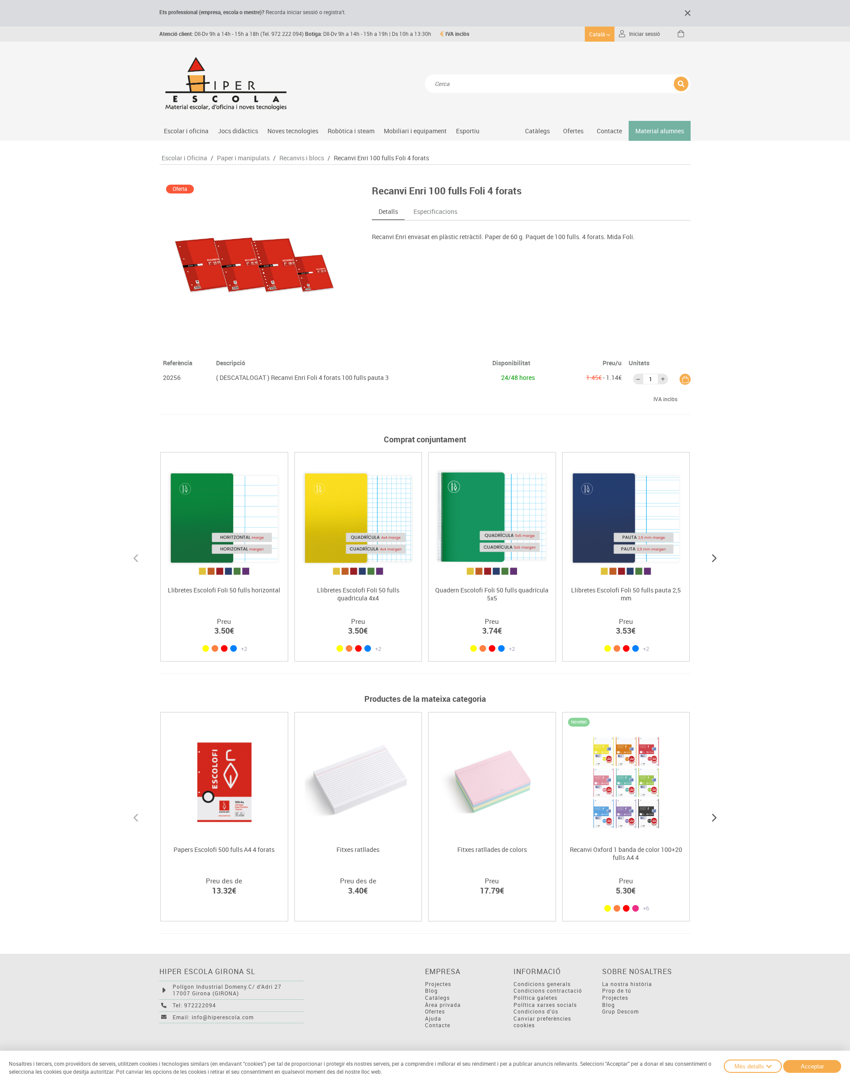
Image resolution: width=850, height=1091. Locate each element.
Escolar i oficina (186, 131)
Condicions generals (542, 984)
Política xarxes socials (545, 1005)
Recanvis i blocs (301, 158)
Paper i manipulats (243, 158)
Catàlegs (537, 131)
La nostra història (627, 984)
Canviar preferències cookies (542, 1022)
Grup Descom (620, 1011)
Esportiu (467, 131)
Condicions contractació (548, 990)
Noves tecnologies (292, 131)
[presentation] (136, 557)
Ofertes (435, 1011)
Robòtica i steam (351, 131)
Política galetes (535, 997)
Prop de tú (616, 990)
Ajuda (433, 1018)
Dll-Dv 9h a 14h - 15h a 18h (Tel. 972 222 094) (231, 34)
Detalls (388, 211)
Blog (431, 990)
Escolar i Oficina (184, 158)
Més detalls (749, 1066)
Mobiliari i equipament (415, 131)
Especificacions (435, 211)
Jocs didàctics (238, 131)
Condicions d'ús (536, 1011)
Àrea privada (443, 1005)
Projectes (438, 984)
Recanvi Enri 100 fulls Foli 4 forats (381, 158)
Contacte (609, 131)
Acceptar (812, 1066)
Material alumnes (659, 131)
